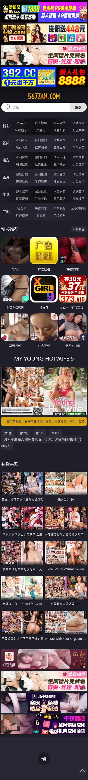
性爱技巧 (79, 198)
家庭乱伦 (41, 191)
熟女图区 (60, 181)
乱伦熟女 (60, 164)
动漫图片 (79, 174)
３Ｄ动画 (79, 140)
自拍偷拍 (41, 140)
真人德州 (41, 123)
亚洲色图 (41, 174)
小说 (6, 194)
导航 (6, 211)
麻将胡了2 (22, 130)
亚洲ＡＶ (22, 140)
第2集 (24, 433)
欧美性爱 (79, 157)
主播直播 (60, 147)
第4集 (55, 433)
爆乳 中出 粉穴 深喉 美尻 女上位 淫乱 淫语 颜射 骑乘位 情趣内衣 (41, 442)
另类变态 (79, 164)
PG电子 (22, 123)
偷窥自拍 (22, 174)
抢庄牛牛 (79, 130)
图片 (6, 177)
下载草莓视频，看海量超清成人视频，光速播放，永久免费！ (44, 421)
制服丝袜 (22, 164)
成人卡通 (60, 157)
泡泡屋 (40, 215)
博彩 (6, 126)
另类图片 (79, 181)
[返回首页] (82, 771)
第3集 (40, 433)
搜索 (78, 107)
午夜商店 (41, 208)
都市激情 (22, 191)
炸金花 (40, 130)
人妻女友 (60, 191)
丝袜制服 (41, 147)
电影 (6, 160)
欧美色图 (60, 174)
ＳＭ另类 (79, 147)
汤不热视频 (78, 208)
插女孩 (21, 208)
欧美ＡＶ (60, 140)
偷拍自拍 (41, 157)
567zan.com (44, 96)
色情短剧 (60, 215)
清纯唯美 (41, 181)
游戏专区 (79, 123)
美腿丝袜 (22, 181)
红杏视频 (22, 215)
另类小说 (41, 198)
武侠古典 (79, 191)
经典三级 (41, 164)
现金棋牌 (60, 130)
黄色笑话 (60, 198)
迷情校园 (22, 198)
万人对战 (60, 123)
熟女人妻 (22, 147)
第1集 (8, 433)
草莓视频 (60, 208)
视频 (6, 143)
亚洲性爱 (22, 157)
